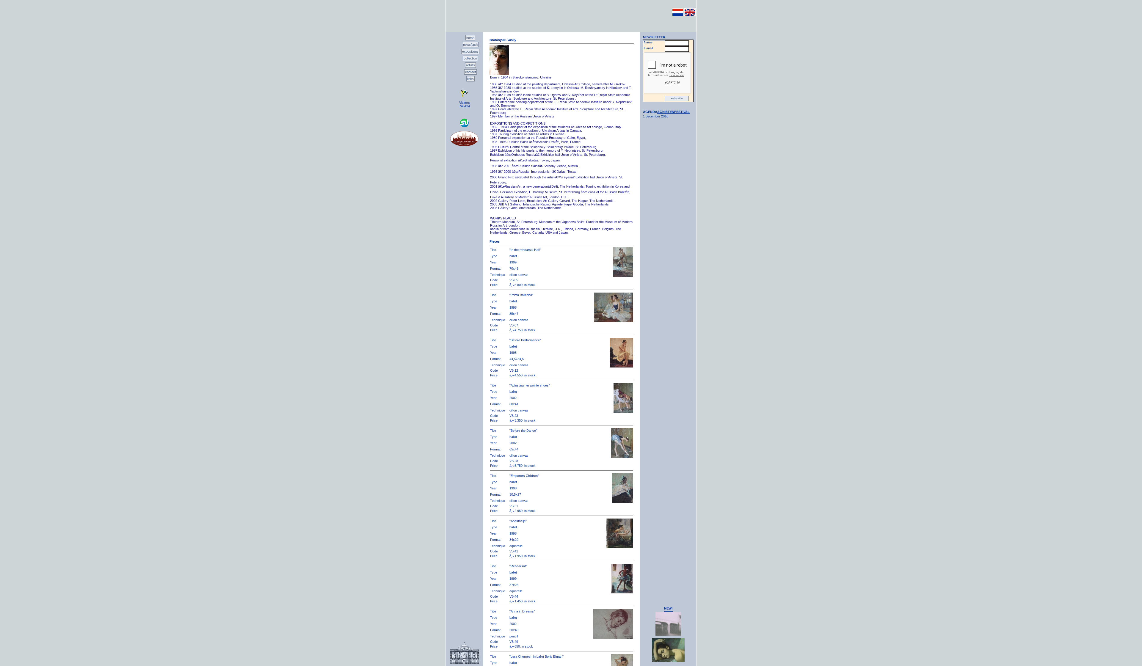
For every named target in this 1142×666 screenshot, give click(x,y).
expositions (470, 51)
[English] (690, 15)
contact (470, 72)
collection (470, 58)
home (470, 38)
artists (470, 65)
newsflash (470, 44)
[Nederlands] (677, 15)
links (470, 79)
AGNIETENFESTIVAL (673, 112)
